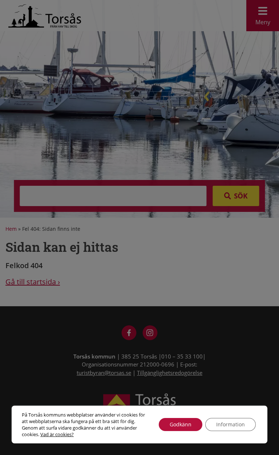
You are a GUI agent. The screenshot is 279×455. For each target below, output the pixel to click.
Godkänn (180, 424)
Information (230, 424)
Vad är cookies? (57, 434)
